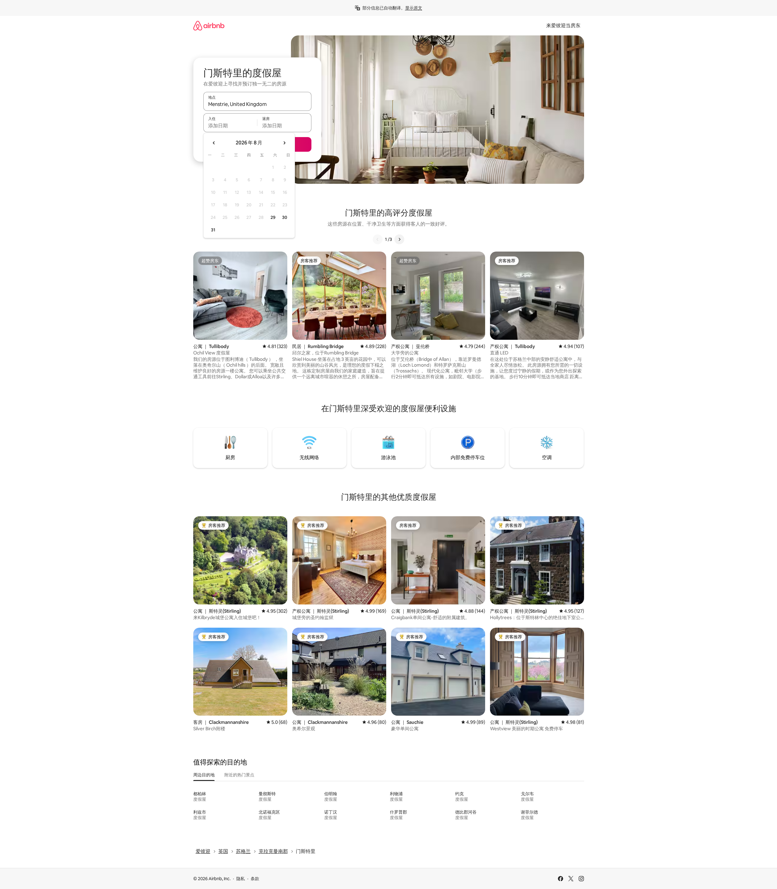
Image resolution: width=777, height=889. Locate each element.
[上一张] (378, 239)
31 (213, 230)
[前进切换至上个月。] (214, 143)
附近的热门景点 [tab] (239, 775)
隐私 (240, 878)
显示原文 (413, 8)
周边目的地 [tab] (204, 775)
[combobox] (257, 104)
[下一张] (399, 239)
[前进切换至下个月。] (284, 143)
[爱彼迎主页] (208, 25)
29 (272, 217)
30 (284, 217)
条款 (255, 878)
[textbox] (230, 125)
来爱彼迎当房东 (563, 25)
